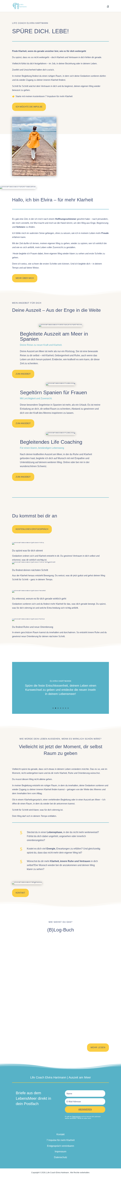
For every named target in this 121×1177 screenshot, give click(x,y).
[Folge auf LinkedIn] (57, 1127)
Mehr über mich (25, 278)
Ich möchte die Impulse (29, 106)
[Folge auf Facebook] (51, 1127)
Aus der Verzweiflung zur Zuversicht (34, 983)
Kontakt (20, 893)
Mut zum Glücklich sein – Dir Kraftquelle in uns (39, 1020)
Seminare (54, 1025)
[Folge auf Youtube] (69, 1127)
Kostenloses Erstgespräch (32, 529)
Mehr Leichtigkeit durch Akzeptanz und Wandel (39, 949)
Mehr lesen (98, 1047)
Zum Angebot (23, 374)
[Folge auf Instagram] (63, 1127)
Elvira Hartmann (27, 954)
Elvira (54, 954)
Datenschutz (76, 1116)
